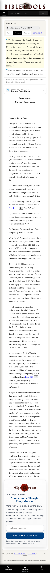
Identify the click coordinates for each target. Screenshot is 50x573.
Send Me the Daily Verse (25, 535)
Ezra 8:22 (29, 376)
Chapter (27, 33)
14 (7, 39)
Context (17, 33)
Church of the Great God (20, 553)
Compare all (37, 33)
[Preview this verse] (21, 208)
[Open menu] (4, 13)
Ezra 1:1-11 (14, 208)
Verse (9, 33)
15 (7, 70)
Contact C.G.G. (32, 553)
